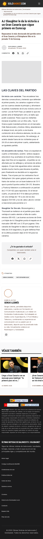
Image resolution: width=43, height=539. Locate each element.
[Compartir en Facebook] (13, 53)
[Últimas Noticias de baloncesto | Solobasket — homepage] (14, 3)
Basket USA (5, 511)
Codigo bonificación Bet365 (11, 464)
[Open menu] (39, 3)
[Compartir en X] (18, 53)
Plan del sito (6, 517)
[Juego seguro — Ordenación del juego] (19, 400)
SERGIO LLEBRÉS (16, 46)
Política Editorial (7, 475)
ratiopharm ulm (22, 277)
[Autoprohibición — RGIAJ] (31, 400)
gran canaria (8, 277)
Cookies (4, 494)
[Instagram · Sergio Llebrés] (6, 335)
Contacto (5, 505)
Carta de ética (6, 481)
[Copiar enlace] (28, 53)
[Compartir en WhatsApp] (23, 53)
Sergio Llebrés (11, 302)
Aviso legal (5, 458)
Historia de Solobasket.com (11, 500)
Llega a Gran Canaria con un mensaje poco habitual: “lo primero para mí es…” (13, 378)
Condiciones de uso (8, 469)
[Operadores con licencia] (29, 405)
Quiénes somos (7, 486)
